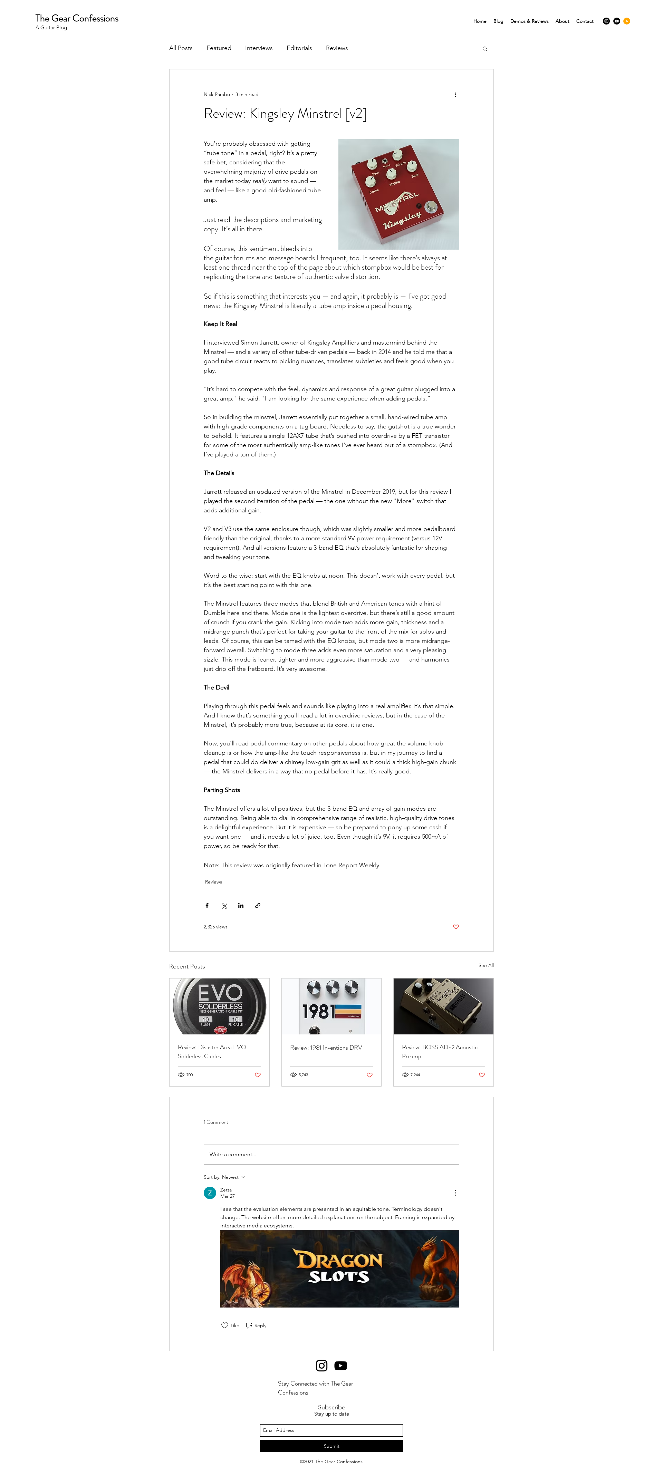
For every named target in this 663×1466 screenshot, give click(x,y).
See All (486, 965)
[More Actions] (455, 1193)
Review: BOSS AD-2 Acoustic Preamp (440, 1052)
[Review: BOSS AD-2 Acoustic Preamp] (443, 1006)
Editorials (299, 48)
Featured (218, 48)
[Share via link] (257, 905)
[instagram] (606, 21)
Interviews (259, 48)
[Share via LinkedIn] (241, 905)
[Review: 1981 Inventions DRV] (332, 1006)
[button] (485, 48)
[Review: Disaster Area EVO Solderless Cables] (219, 1006)
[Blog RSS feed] (626, 21)
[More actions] (455, 94)
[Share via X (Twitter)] (224, 905)
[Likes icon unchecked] (224, 1325)
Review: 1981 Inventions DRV (326, 1047)
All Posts (181, 48)
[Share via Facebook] (207, 905)
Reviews (337, 48)
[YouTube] (616, 21)
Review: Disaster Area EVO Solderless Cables (212, 1052)
